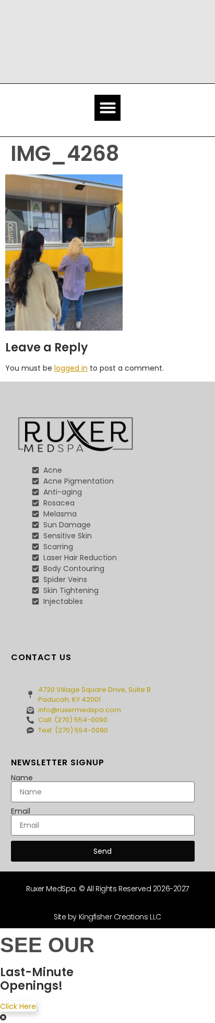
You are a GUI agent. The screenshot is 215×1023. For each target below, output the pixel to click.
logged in (71, 368)
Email (20, 811)
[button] (107, 107)
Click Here (18, 1006)
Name (22, 777)
